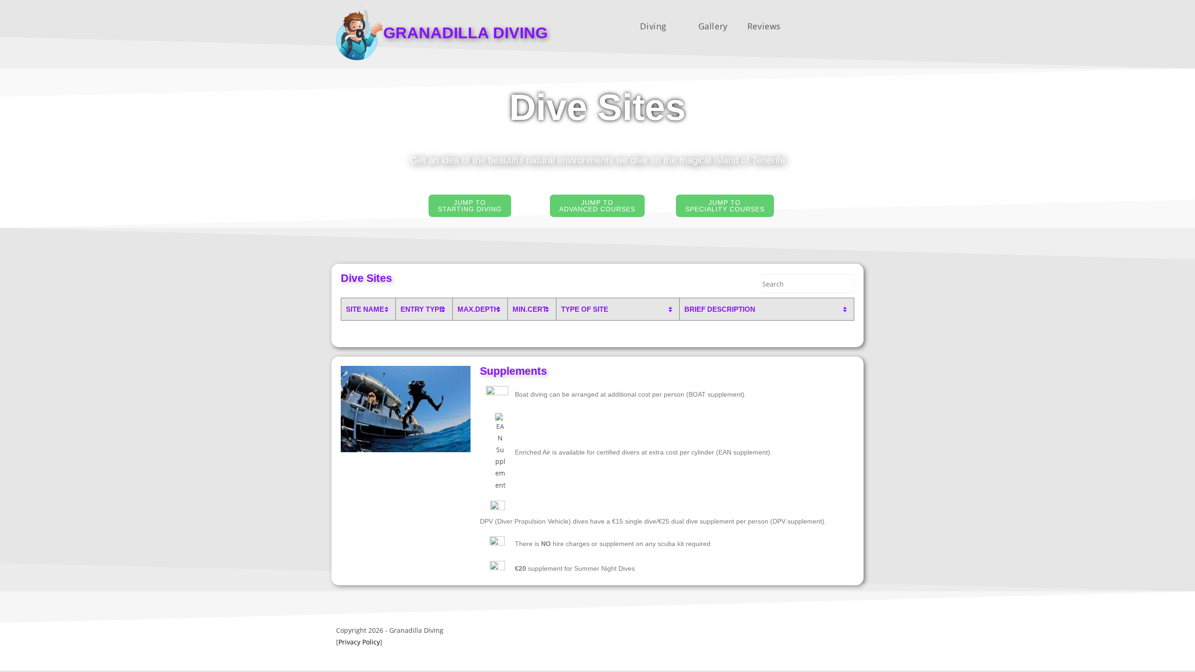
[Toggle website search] (832, 26)
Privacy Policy (359, 641)
